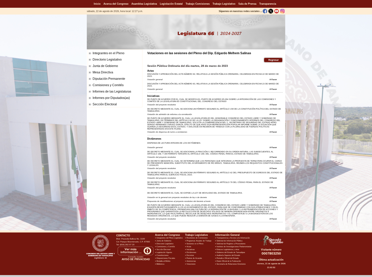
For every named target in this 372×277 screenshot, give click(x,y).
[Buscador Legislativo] (271, 245)
